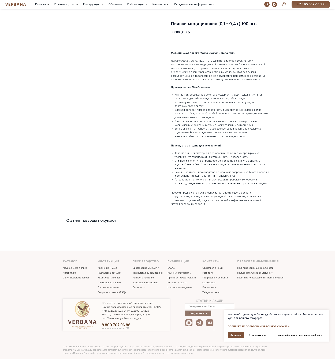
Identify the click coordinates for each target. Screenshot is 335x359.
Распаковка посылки (109, 272)
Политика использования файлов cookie (260, 277)
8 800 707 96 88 (116, 325)
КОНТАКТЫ (211, 261)
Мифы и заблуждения (180, 287)
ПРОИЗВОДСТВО (146, 261)
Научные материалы (179, 272)
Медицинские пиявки (75, 267)
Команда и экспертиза (145, 282)
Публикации (135, 4)
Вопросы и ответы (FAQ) (112, 292)
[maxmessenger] (274, 4)
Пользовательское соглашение (255, 272)
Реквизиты (208, 272)
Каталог (40, 4)
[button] (284, 4)
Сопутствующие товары (76, 277)
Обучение (115, 4)
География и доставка (215, 277)
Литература (69, 272)
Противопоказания (108, 287)
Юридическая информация (193, 4)
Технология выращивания (148, 272)
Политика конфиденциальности (255, 267)
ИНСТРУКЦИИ (108, 261)
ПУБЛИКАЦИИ (178, 261)
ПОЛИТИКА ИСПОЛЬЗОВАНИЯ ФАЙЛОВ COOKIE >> (259, 326)
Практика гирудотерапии (182, 277)
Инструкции (91, 4)
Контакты (159, 4)
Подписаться (198, 313)
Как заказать (209, 287)
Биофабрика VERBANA (146, 267)
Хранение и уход (107, 267)
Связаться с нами (212, 267)
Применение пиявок (109, 282)
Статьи (171, 267)
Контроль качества (143, 277)
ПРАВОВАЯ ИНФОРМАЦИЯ (258, 261)
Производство (64, 4)
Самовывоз (208, 282)
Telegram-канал (211, 292)
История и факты (177, 282)
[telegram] (267, 4)
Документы (139, 287)
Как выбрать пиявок (109, 277)
